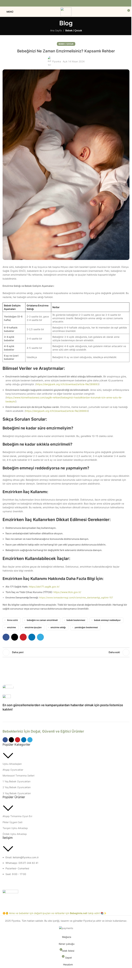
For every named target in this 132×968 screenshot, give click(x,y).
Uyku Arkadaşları (12, 763)
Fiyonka (56, 61)
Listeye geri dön (66, 652)
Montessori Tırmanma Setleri (18, 775)
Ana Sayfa (56, 30)
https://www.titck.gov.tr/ (67, 592)
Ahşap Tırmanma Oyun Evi (17, 816)
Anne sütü (12, 620)
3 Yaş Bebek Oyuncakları (17, 793)
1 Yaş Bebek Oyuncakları (16, 781)
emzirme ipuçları (33, 627)
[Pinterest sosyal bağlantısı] (66, 3)
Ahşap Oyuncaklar (13, 769)
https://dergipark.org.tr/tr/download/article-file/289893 (67, 384)
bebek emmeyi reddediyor (107, 620)
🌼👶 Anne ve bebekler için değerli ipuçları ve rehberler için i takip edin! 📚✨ (54, 913)
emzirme (11, 627)
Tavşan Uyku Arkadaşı (15, 828)
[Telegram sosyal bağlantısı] (75, 3)
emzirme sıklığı (58, 627)
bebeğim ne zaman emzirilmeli (42, 620)
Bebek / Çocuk (73, 30)
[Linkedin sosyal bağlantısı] (70, 3)
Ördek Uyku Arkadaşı (15, 833)
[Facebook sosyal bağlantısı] (57, 3)
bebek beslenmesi (76, 620)
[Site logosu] (66, 11)
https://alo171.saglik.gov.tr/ (44, 586)
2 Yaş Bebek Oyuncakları (17, 787)
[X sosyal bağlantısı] (61, 3)
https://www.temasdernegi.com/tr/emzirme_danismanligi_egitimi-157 (76, 597)
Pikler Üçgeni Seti (12, 822)
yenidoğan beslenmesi (86, 627)
